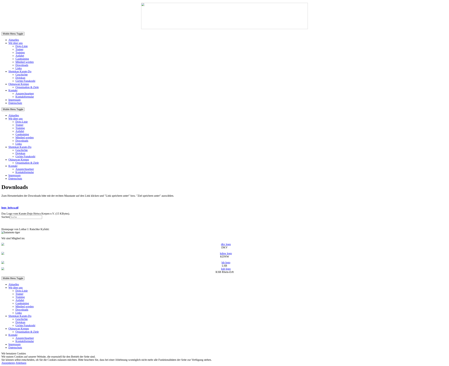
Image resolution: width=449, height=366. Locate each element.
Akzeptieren (8, 362)
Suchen (5, 216)
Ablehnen (20, 362)
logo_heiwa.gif (9, 207)
